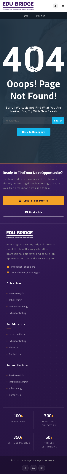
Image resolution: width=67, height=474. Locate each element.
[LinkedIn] (33, 468)
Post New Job (16, 293)
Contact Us (15, 354)
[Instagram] (41, 468)
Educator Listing (17, 313)
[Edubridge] (18, 6)
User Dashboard (18, 334)
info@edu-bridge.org (23, 267)
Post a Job (35, 212)
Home (25, 15)
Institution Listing (18, 306)
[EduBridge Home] (20, 234)
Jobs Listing (15, 300)
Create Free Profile (36, 200)
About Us (14, 347)
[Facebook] (25, 468)
